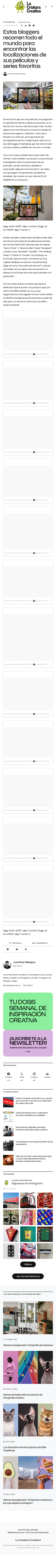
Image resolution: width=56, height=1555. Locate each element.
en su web (36, 290)
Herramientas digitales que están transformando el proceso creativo (32, 1128)
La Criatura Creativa (28, 1540)
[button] (4, 6)
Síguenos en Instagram (27, 1183)
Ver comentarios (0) (28, 1276)
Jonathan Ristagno (17, 74)
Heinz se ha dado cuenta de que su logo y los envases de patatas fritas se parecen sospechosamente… (34, 1158)
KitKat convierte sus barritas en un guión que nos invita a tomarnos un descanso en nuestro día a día (34, 1100)
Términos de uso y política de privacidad (28, 1533)
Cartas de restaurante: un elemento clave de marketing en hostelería (32, 1114)
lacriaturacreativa (22, 1180)
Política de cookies (28, 1530)
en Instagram (21, 179)
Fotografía (9, 22)
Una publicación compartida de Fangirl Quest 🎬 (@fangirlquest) (24, 354)
